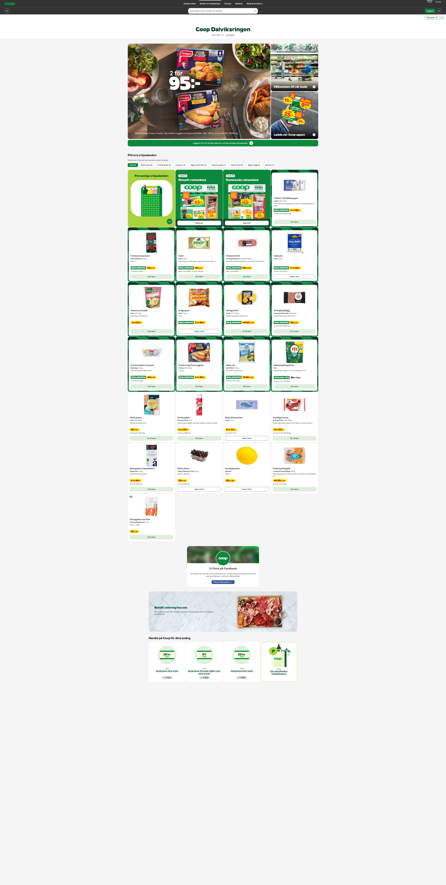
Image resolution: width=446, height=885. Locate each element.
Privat (429, 2)
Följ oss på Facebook (222, 582)
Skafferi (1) (269, 165)
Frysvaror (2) (181, 165)
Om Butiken (230, 35)
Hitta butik (430, 18)
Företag (438, 2)
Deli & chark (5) (147, 165)
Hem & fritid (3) (237, 165)
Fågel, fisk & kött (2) (198, 165)
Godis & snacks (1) (219, 165)
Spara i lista (294, 277)
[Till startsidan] (10, 3)
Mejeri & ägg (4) (254, 165)
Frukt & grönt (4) (164, 165)
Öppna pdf (199, 223)
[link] (251, 143)
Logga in (430, 11)
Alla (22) (133, 165)
